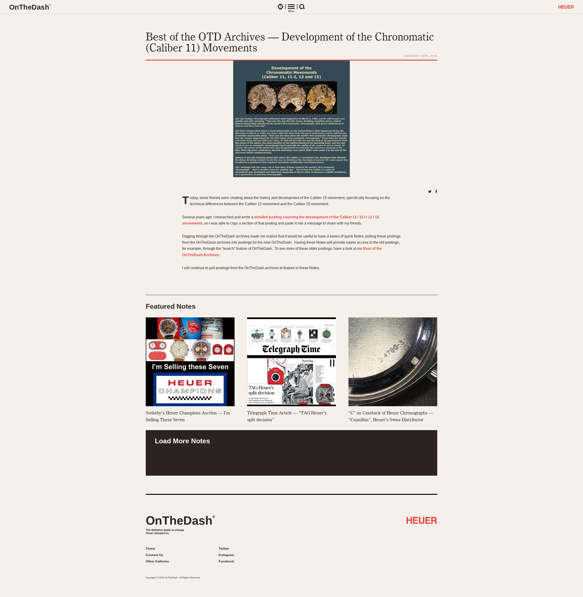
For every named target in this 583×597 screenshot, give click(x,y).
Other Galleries (157, 561)
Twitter (224, 548)
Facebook (226, 561)
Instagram (226, 555)
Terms (150, 548)
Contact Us (154, 555)
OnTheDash (180, 520)
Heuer (421, 522)
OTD (30, 7)
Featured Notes (171, 306)
